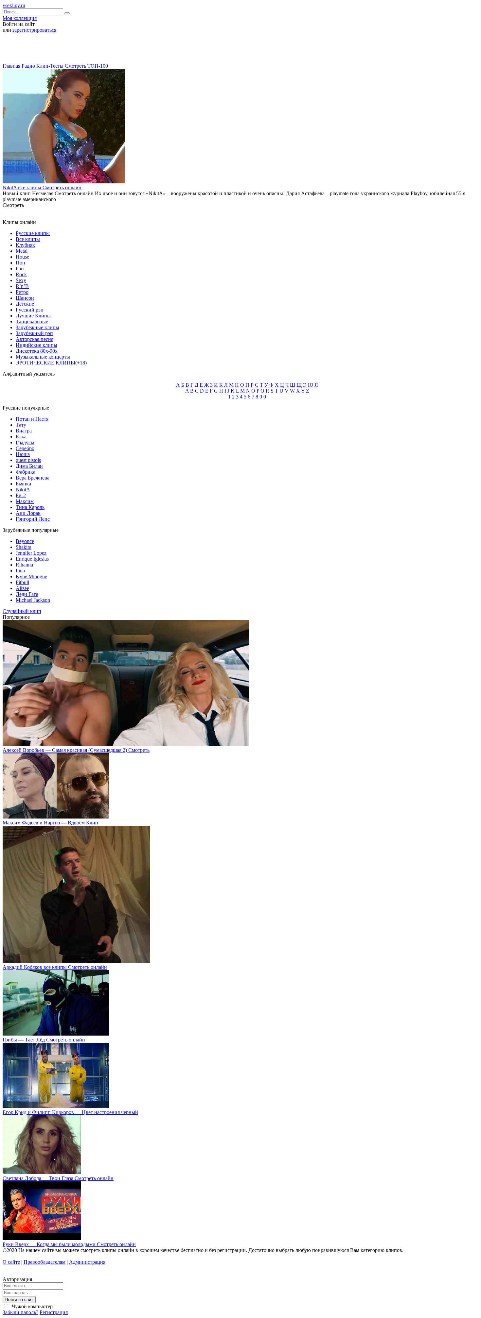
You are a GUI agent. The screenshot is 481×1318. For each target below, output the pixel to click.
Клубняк (25, 245)
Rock (21, 274)
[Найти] (67, 13)
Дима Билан (29, 466)
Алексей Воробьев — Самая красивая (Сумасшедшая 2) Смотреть (76, 750)
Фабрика (25, 472)
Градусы (25, 442)
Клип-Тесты (49, 66)
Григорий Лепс (33, 519)
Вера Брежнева (32, 478)
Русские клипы (33, 233)
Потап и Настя (32, 419)
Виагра (24, 430)
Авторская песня (34, 339)
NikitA (23, 489)
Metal (21, 251)
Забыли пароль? (20, 1312)
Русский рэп (30, 310)
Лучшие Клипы (33, 315)
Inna (20, 570)
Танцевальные (32, 321)
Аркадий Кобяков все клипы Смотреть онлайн (55, 967)
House (22, 257)
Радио (28, 66)
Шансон (25, 298)
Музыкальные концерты (43, 357)
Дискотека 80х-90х (37, 351)
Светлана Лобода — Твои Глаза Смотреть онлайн (58, 1178)
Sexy (21, 280)
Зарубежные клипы (37, 327)
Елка (21, 436)
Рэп (20, 268)
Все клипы (28, 239)
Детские (25, 304)
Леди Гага (27, 594)
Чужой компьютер (31, 1306)
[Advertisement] (240, 50)
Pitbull (22, 582)
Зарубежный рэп (34, 333)
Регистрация (54, 1312)
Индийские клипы (36, 345)
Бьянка (23, 483)
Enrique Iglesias (32, 559)
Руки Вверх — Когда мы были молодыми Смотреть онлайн (69, 1244)
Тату (21, 425)
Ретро (22, 292)
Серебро (25, 448)
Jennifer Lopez (31, 553)
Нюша (23, 454)
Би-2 (21, 495)
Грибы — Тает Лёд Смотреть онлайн (44, 1039)
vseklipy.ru (14, 5)
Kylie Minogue (31, 576)
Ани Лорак (28, 513)
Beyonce (25, 541)
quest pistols (28, 460)
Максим (25, 501)
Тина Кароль (30, 507)
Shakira (23, 547)
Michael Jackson (33, 600)
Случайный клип (22, 611)
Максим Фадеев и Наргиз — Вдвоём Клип (50, 822)
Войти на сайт (19, 1299)
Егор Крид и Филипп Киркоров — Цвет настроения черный (70, 1112)
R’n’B (22, 286)
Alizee (22, 588)
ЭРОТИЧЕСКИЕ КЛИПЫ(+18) (51, 362)
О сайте (11, 1262)
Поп (20, 262)
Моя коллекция (20, 18)
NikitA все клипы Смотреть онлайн (42, 187)
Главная (11, 66)
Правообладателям (44, 1262)
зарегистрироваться (34, 30)
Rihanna (24, 564)
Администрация (87, 1262)
